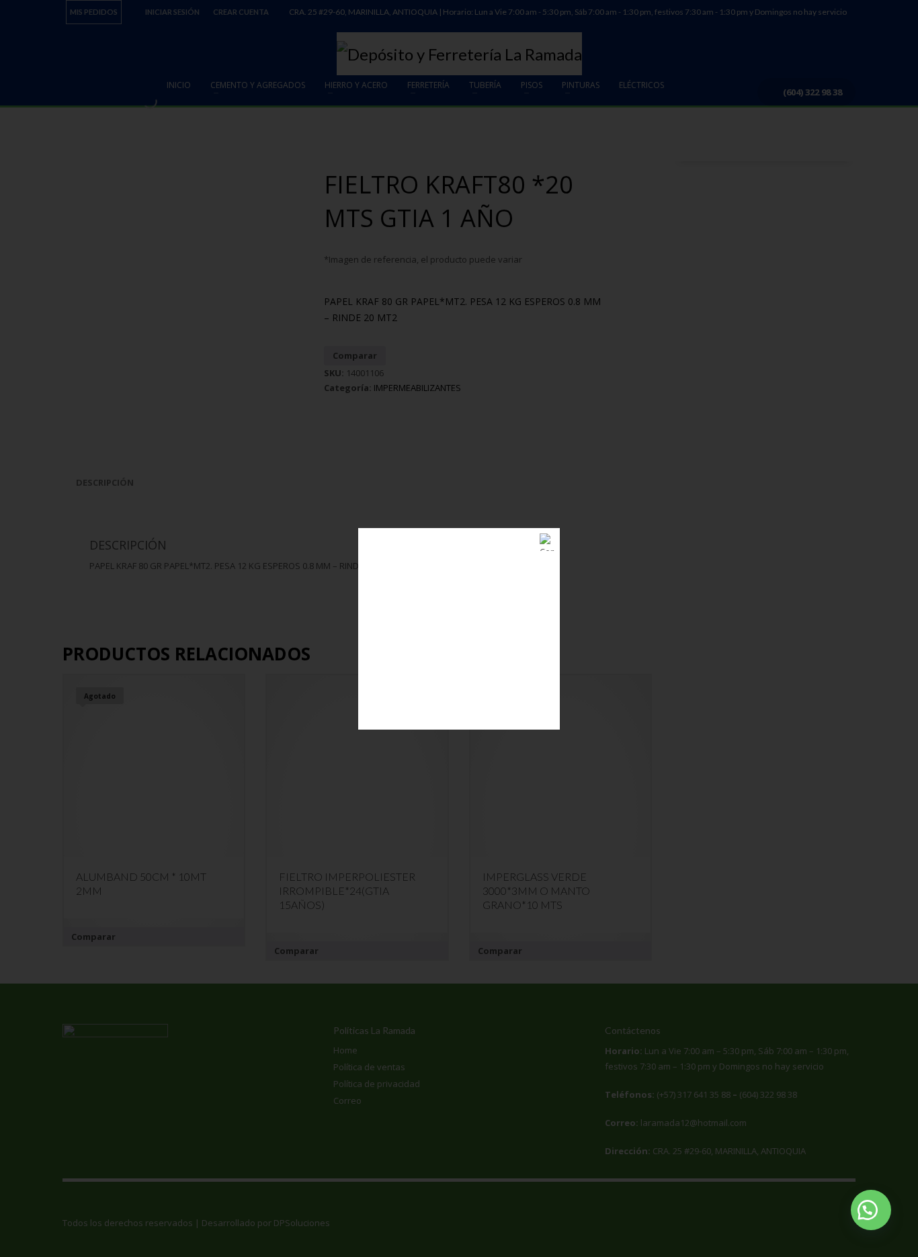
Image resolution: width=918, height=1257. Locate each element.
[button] (871, 1210)
